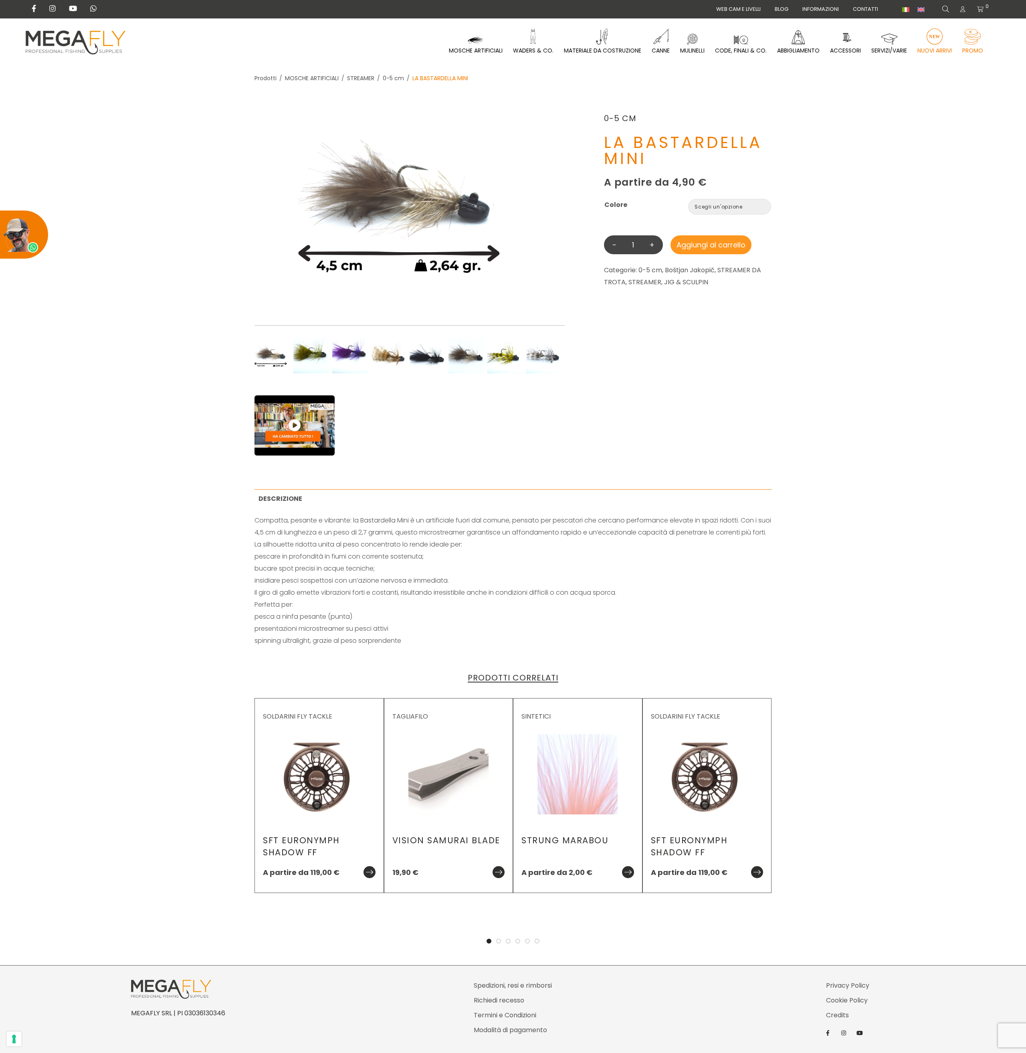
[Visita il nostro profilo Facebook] (34, 9)
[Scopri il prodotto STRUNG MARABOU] (628, 872)
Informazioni (820, 9)
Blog (781, 9)
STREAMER (360, 78)
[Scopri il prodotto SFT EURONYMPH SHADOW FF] (369, 872)
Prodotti (265, 78)
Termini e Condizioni (505, 1015)
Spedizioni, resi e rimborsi (513, 985)
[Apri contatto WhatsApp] (24, 235)
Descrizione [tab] (280, 498)
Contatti (865, 9)
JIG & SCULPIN (686, 282)
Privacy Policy (847, 985)
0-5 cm (393, 78)
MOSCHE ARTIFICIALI (312, 78)
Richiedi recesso (499, 1000)
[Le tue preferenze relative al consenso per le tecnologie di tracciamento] (14, 1039)
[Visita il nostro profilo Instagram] (52, 9)
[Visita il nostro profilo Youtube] (73, 9)
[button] (1018, 482)
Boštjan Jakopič (690, 270)
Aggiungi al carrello (711, 245)
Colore (615, 204)
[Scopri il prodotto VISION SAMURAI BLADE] (498, 872)
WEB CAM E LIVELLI (738, 9)
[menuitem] (905, 9)
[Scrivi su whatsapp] (93, 9)
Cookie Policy (847, 1000)
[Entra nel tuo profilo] (963, 9)
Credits (837, 1015)
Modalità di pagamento (510, 1030)
